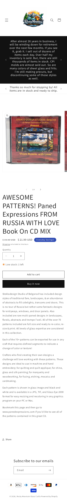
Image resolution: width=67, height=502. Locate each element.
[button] (6, 20)
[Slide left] (26, 189)
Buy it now (33, 283)
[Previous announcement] (5, 59)
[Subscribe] (49, 470)
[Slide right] (40, 189)
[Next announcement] (61, 59)
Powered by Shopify (49, 496)
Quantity (6, 249)
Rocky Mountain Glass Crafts (29, 496)
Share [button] (9, 439)
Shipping (6, 244)
